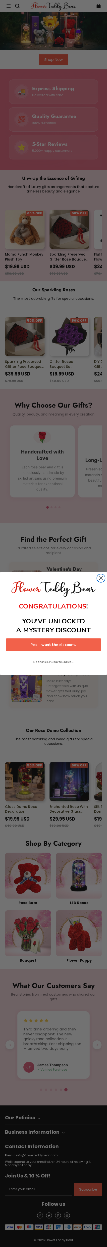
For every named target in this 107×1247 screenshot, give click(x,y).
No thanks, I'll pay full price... (53, 662)
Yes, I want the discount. (53, 644)
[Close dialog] (101, 578)
